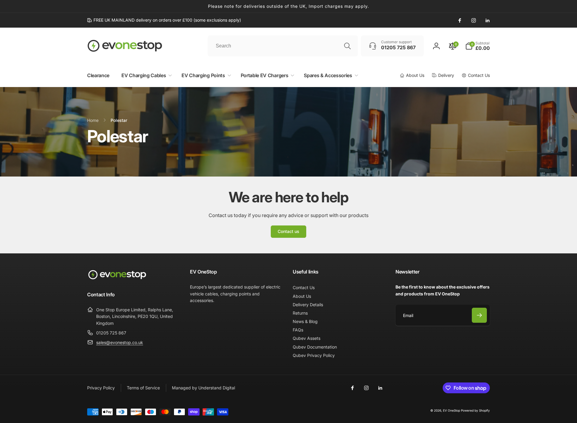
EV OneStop (451, 410)
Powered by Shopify (475, 410)
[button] (477, 45)
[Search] (347, 46)
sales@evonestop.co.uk (119, 342)
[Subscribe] (479, 315)
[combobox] (283, 45)
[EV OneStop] (117, 279)
